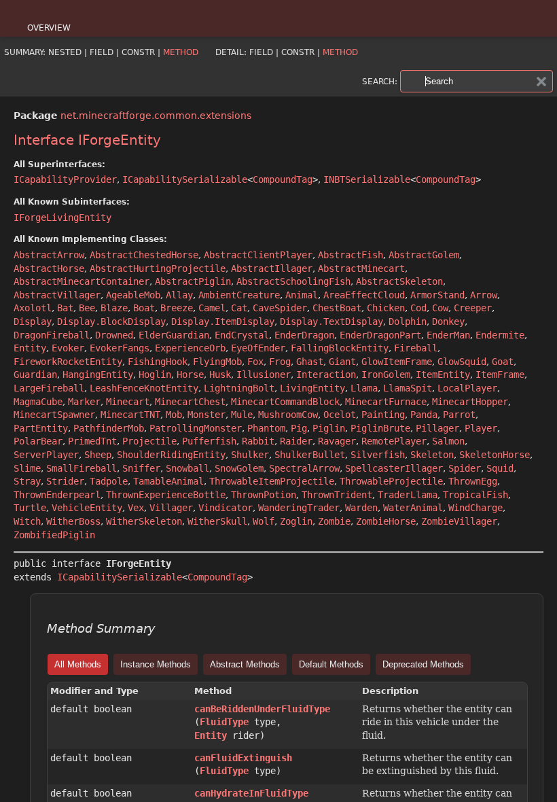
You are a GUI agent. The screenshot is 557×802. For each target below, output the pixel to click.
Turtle (30, 507)
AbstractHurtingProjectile (158, 268)
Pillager (437, 428)
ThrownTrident (337, 494)
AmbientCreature (239, 295)
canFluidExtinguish (243, 757)
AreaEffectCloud (364, 295)
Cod (418, 307)
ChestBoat (336, 307)
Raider (296, 441)
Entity (30, 348)
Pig (299, 428)
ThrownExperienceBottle (166, 494)
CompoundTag (282, 179)
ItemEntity (443, 374)
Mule (242, 414)
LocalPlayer (467, 388)
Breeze (176, 307)
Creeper (473, 307)
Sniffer (141, 468)
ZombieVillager (459, 521)
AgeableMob (133, 295)
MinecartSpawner (54, 414)
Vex (136, 507)
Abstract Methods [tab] (245, 664)
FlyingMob (217, 361)
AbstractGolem (424, 254)
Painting (383, 414)
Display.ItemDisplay (222, 321)
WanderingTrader (299, 507)
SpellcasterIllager (394, 468)
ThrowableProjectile (391, 481)
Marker (84, 401)
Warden (361, 507)
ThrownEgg (472, 481)
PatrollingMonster (195, 428)
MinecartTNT (130, 414)
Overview (49, 28)
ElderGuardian (174, 335)
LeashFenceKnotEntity (144, 388)
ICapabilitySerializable (184, 179)
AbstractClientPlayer (258, 254)
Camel (212, 307)
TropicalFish (475, 494)
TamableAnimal (168, 481)
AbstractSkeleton (399, 281)
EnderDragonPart (380, 335)
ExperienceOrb (190, 348)
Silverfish (378, 454)
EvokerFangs (119, 348)
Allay (179, 295)
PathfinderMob (108, 428)
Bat (65, 307)
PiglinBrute (380, 428)
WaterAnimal (413, 507)
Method (180, 52)
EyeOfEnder (258, 348)
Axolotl (33, 307)
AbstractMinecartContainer (81, 281)
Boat (144, 307)
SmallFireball (81, 468)
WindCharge (475, 507)
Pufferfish (209, 441)
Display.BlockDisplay (111, 321)
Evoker (68, 348)
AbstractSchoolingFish (293, 281)
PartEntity (41, 428)
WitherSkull (217, 521)
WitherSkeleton (144, 521)
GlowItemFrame (396, 361)
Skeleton (432, 454)
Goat (503, 361)
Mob (174, 414)
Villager (171, 507)
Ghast (309, 361)
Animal (301, 295)
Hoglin (155, 374)
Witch (27, 521)
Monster (206, 414)
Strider (65, 481)
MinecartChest (190, 401)
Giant (342, 361)
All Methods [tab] (77, 664)
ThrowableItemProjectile (271, 481)
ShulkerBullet (309, 454)
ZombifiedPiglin (54, 534)
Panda (423, 414)
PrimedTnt (92, 441)
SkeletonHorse (494, 454)
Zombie (334, 521)
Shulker (250, 454)
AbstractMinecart (361, 268)
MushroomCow (288, 414)
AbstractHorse (49, 268)
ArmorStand (437, 295)
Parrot (459, 414)
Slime (27, 468)
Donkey (448, 321)
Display (33, 321)
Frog (280, 361)
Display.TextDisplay (331, 321)
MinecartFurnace (386, 401)
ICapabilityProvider (65, 179)
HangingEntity (97, 374)
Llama (364, 388)
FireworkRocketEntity (68, 361)
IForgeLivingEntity (62, 217)
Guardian (35, 374)
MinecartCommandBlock (285, 401)
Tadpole (109, 481)
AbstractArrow (49, 254)
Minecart (127, 401)
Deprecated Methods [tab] (423, 664)
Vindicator (225, 507)
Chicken (386, 307)
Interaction (326, 374)
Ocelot (339, 414)
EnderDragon (304, 335)
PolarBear (38, 441)
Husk (220, 374)
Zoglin (296, 521)
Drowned (114, 335)
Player (481, 428)
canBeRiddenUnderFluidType (262, 708)
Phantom (266, 428)
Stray (27, 481)
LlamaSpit (407, 388)
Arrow (483, 295)
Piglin (328, 428)
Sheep (97, 454)
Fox (255, 361)
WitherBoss (73, 521)
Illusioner (263, 374)
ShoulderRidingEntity (171, 454)
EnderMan (448, 335)
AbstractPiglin (193, 281)
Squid (500, 468)
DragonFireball (52, 335)
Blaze (114, 307)
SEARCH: (379, 81)
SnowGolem (239, 468)
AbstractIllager (271, 268)
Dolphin (408, 321)
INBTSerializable (366, 179)
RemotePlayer (394, 441)
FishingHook (157, 361)
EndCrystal (242, 335)
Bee (87, 307)
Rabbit (258, 441)
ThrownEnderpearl (57, 494)
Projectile (149, 441)
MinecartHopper (470, 401)
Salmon (448, 441)
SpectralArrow (304, 468)
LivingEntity (312, 388)
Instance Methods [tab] (155, 664)
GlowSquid (461, 361)
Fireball (415, 348)
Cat (239, 307)
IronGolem (385, 374)
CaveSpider (280, 307)
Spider (464, 468)
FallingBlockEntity (340, 348)
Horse (190, 374)
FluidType (224, 721)
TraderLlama (407, 494)
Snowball (187, 468)
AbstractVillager (57, 295)
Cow (440, 307)
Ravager (337, 441)
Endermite (499, 335)
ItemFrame (499, 374)
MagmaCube (38, 401)
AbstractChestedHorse (144, 254)
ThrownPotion (263, 494)
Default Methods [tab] (331, 664)
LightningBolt (239, 388)
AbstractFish (350, 254)
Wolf (263, 521)
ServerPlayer (46, 454)
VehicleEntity (87, 507)
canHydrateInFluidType (251, 793)
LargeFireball (49, 388)
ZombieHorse (386, 521)
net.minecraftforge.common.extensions (155, 115)
